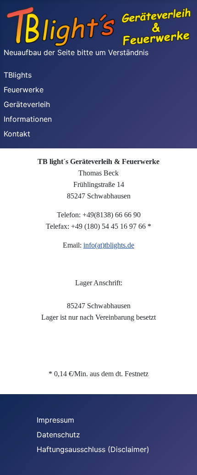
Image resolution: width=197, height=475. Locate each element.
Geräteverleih (27, 104)
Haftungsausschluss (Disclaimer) (99, 449)
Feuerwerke (24, 89)
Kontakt (17, 133)
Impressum (61, 419)
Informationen (28, 119)
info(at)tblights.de (108, 245)
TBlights (18, 74)
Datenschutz (64, 434)
